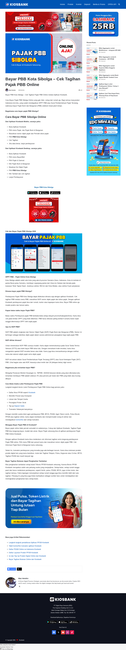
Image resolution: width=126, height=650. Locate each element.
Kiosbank (32, 392)
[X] (19, 586)
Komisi (78, 4)
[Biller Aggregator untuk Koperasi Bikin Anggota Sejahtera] (92, 68)
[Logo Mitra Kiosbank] (17, 4)
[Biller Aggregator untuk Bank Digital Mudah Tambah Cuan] (92, 78)
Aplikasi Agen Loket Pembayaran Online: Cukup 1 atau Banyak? (109, 86)
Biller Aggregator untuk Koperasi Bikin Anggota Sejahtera (107, 68)
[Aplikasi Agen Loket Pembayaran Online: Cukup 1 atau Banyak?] (92, 86)
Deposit (87, 4)
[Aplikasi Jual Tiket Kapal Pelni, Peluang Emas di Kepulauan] (92, 96)
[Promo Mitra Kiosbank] (43, 22)
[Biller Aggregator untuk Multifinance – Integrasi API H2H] (92, 51)
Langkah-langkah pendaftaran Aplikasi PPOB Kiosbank (29, 542)
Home (62, 4)
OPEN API (112, 4)
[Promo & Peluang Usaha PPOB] (43, 210)
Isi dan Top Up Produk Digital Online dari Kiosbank (27, 556)
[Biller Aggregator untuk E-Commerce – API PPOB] (92, 59)
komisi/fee (19, 420)
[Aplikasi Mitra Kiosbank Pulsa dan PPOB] (32, 194)
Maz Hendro (12, 90)
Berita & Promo (99, 4)
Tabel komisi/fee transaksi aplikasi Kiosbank (25, 546)
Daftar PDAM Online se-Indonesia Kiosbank (25, 549)
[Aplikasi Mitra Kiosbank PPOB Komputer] (55, 194)
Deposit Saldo (19, 406)
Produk (70, 4)
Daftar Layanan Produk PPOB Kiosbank (23, 553)
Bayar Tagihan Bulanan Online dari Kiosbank (25, 559)
